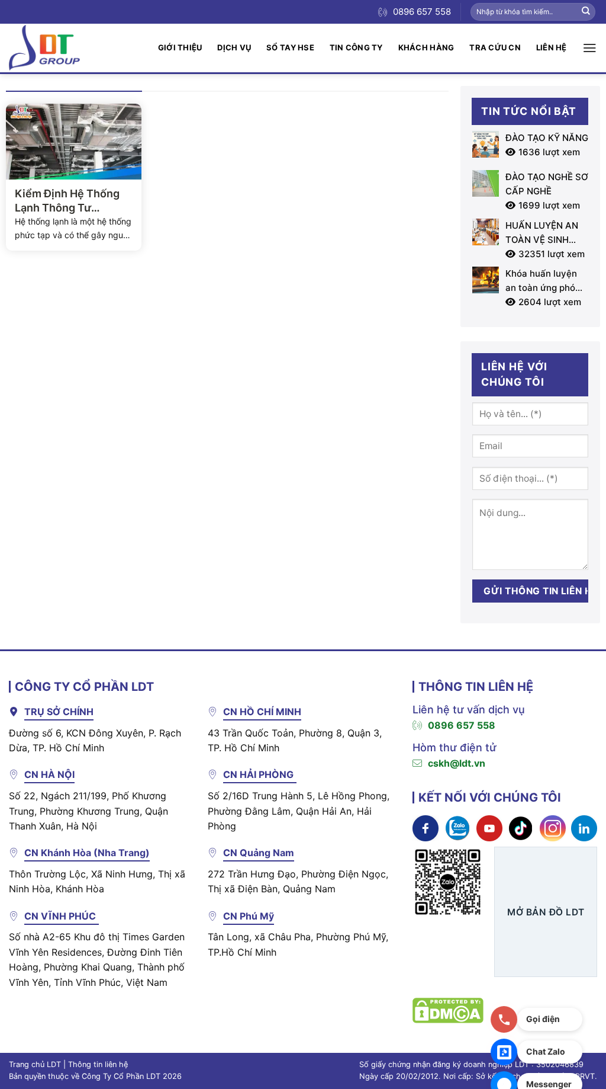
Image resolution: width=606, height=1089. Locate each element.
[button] (589, 48)
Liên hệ (551, 47)
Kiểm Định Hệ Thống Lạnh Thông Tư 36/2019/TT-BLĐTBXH (73, 200)
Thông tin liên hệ (98, 1064)
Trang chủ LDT (35, 1064)
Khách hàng (426, 47)
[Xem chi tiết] (425, 827)
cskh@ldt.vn (456, 763)
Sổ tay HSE (290, 47)
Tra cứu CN (495, 47)
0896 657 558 (461, 725)
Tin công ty (356, 47)
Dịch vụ (234, 47)
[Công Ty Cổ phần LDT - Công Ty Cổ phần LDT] (44, 48)
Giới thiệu (180, 47)
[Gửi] (586, 12)
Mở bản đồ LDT (545, 912)
